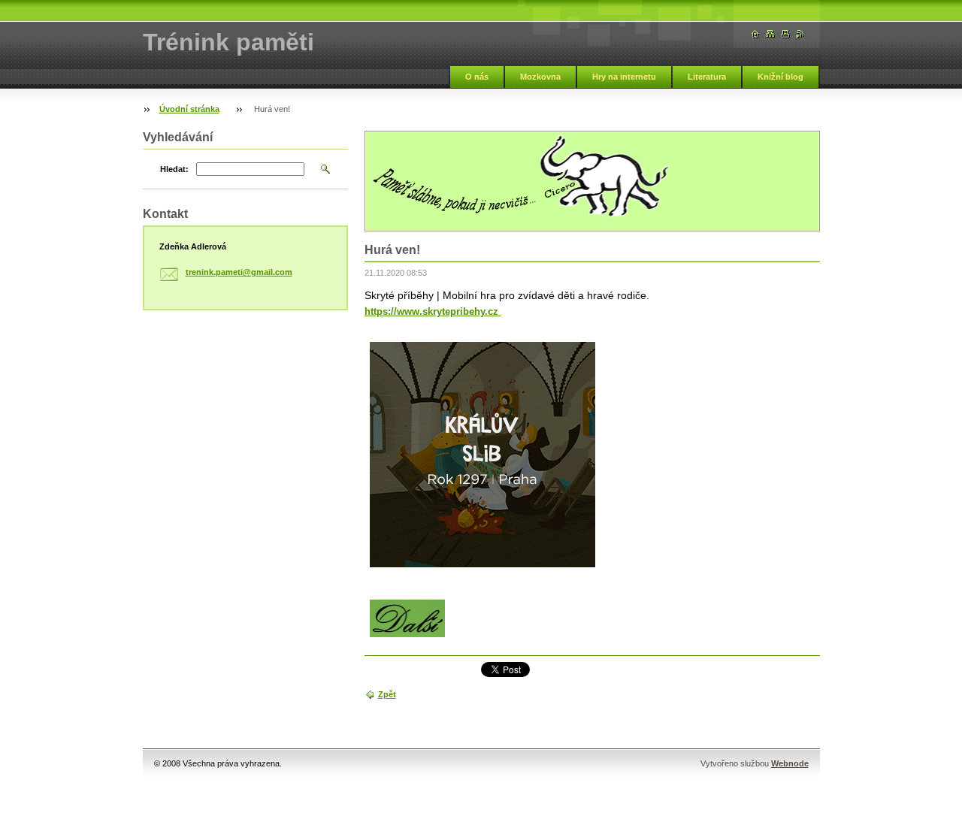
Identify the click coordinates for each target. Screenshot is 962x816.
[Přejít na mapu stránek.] (770, 34)
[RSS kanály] (800, 34)
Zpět (387, 694)
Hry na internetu (624, 76)
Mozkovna (540, 76)
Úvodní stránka (189, 108)
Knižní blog (780, 76)
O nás (477, 76)
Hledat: (174, 169)
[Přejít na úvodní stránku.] (755, 34)
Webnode (790, 763)
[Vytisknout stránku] (785, 34)
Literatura (707, 76)
